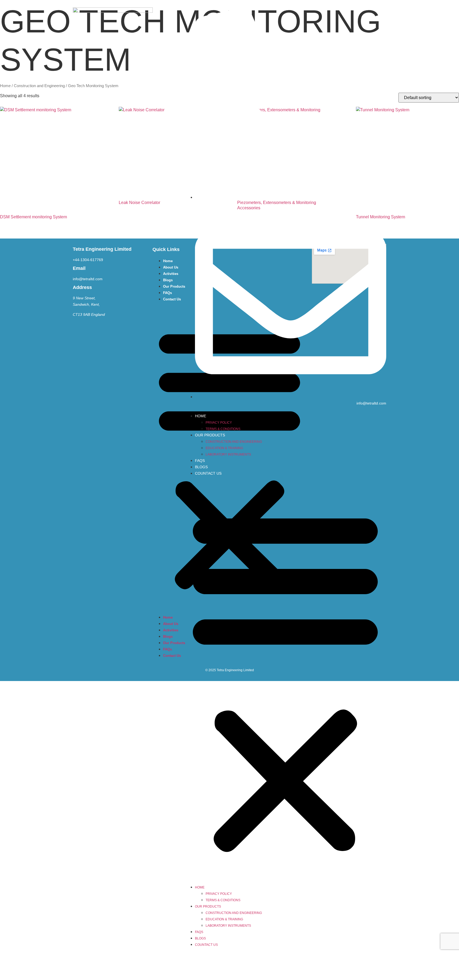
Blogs (201, 467)
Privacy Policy (219, 422)
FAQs (200, 460)
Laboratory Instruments (228, 454)
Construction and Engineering (234, 442)
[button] (285, 680)
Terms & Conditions (223, 429)
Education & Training (224, 448)
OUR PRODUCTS (210, 435)
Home (200, 416)
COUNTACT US (208, 473)
